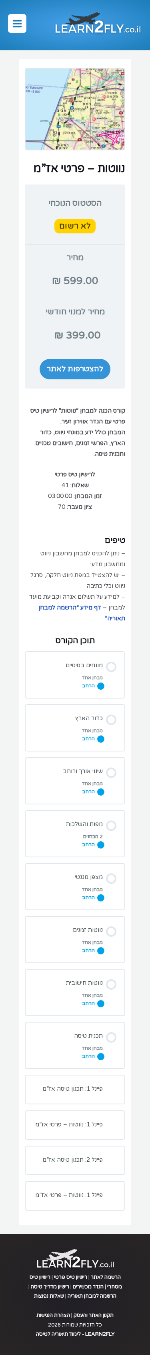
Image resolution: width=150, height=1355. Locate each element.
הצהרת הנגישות (53, 1315)
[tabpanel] (75, 509)
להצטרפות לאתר (75, 369)
